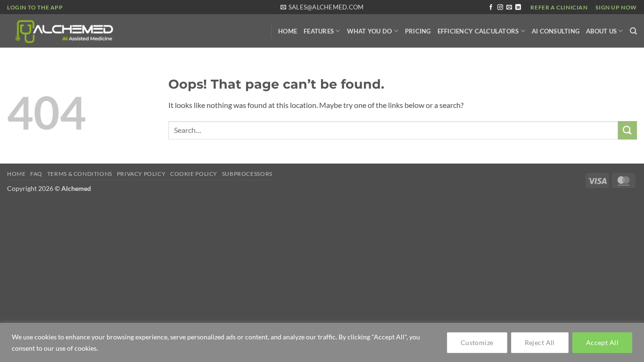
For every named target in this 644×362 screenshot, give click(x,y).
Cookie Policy (193, 173)
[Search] (633, 31)
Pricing (418, 31)
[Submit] (627, 130)
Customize (477, 342)
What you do (369, 31)
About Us (601, 31)
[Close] (634, 331)
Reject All (540, 342)
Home (287, 31)
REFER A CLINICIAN (558, 7)
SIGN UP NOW (616, 7)
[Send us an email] (509, 7)
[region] (322, 342)
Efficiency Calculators (478, 31)
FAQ (36, 173)
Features (319, 31)
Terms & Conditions (79, 173)
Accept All (602, 342)
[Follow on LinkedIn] (518, 7)
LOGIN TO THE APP (35, 7)
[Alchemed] (115, 31)
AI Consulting (555, 31)
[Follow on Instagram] (500, 7)
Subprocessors (247, 173)
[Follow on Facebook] (491, 7)
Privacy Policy (141, 173)
